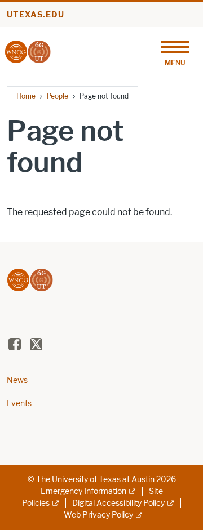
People (57, 96)
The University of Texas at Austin (95, 479)
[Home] (28, 51)
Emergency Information (83, 491)
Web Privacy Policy (98, 515)
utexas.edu (35, 15)
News (17, 380)
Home (26, 96)
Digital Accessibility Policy (118, 503)
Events (19, 403)
